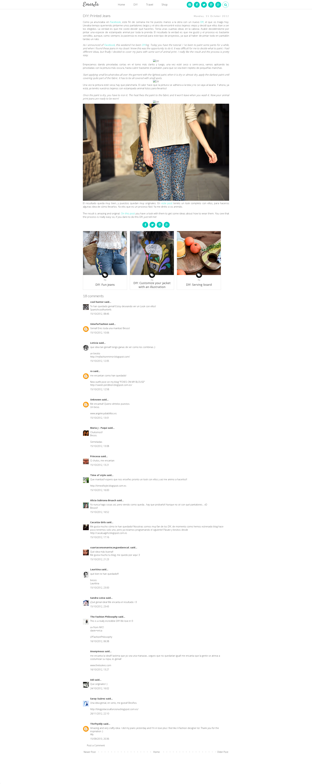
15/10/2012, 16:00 (99, 490)
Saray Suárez (98, 698)
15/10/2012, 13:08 (99, 446)
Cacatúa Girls (98, 522)
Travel (149, 4)
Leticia (94, 342)
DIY (135, 4)
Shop (165, 4)
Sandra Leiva (98, 597)
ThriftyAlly (96, 723)
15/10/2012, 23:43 (99, 606)
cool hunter (97, 301)
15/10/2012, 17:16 (99, 537)
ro (91, 371)
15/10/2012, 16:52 (99, 512)
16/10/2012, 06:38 (99, 641)
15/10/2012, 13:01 (99, 417)
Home (121, 4)
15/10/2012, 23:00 (99, 587)
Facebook (115, 22)
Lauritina (95, 569)
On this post (128, 213)
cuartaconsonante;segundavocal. (110, 547)
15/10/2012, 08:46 (99, 313)
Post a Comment (96, 745)
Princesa (95, 456)
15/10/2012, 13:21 (99, 464)
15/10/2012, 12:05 (99, 360)
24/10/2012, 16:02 (99, 688)
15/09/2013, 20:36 (99, 738)
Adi (92, 679)
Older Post (222, 751)
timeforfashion (99, 324)
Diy (105, 280)
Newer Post (90, 751)
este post (166, 203)
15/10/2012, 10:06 (99, 332)
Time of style (98, 475)
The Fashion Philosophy (104, 616)
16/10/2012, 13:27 (99, 669)
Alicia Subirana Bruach (103, 500)
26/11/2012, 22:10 (99, 713)
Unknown (96, 399)
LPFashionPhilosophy (101, 636)
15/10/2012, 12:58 (99, 389)
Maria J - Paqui (99, 427)
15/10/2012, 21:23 (99, 559)
